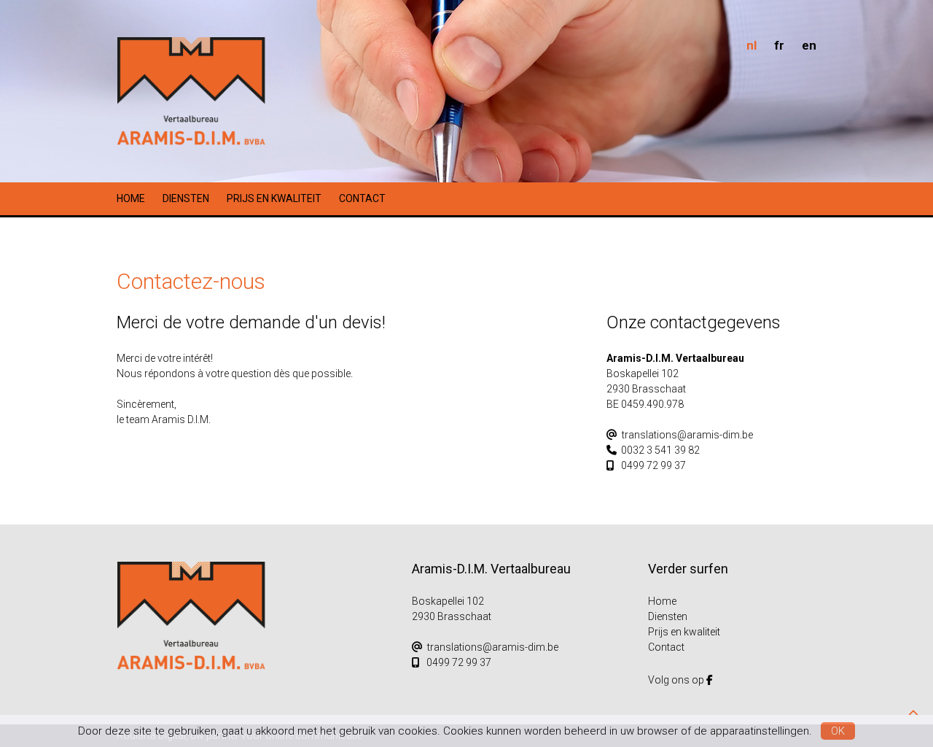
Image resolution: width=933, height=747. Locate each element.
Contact (362, 198)
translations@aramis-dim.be (492, 647)
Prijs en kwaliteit (274, 198)
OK (838, 731)
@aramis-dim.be (687, 435)
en (809, 45)
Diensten (186, 198)
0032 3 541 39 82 (660, 450)
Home (131, 198)
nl (751, 45)
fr (779, 45)
